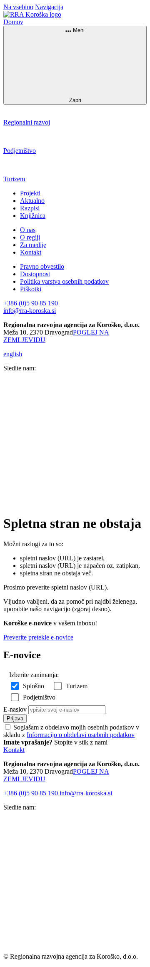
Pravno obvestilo (42, 266)
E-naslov (15, 709)
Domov (13, 21)
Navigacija (49, 6)
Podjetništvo (39, 697)
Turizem (77, 686)
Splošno (33, 686)
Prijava (15, 718)
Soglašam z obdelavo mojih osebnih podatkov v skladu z (71, 731)
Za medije (33, 244)
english (12, 353)
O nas (27, 229)
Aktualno (32, 200)
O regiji (30, 237)
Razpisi (30, 208)
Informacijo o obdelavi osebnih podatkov (81, 734)
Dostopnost (35, 273)
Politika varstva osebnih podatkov (64, 281)
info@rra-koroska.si (29, 310)
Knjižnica (32, 215)
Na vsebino (18, 6)
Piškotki (30, 288)
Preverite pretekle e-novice (38, 637)
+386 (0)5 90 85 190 (30, 303)
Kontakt (30, 252)
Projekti (30, 193)
